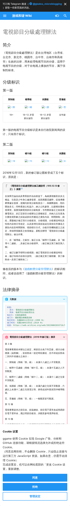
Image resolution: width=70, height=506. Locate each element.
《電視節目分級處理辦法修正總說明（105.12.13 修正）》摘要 (35, 187)
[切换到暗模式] (57, 15)
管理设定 (35, 496)
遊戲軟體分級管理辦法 (38, 269)
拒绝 (35, 486)
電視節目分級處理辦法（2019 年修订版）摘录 (32, 337)
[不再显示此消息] (65, 4)
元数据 (13, 299)
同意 (35, 477)
